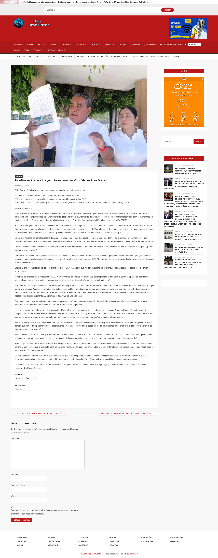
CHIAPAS (122, 45)
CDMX (26, 50)
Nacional (27, 56)
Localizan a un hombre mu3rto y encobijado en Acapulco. (41, 413)
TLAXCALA (41, 45)
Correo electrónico (20, 485)
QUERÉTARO (109, 45)
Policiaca (52, 56)
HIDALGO (62, 50)
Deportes (80, 56)
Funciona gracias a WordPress (92, 554)
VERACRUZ (37, 50)
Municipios (40, 56)
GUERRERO (18, 45)
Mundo (126, 56)
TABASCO (54, 45)
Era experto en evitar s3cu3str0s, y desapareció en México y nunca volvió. (188, 171)
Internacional (66, 56)
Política (16, 56)
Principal (19, 176)
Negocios (115, 56)
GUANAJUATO (82, 45)
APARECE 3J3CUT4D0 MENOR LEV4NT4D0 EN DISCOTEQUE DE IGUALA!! (126, 413)
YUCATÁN (96, 45)
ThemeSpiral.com (131, 554)
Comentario (17, 438)
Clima (176, 56)
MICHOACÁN (67, 45)
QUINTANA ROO (150, 45)
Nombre (15, 474)
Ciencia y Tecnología (98, 56)
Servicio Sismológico (161, 56)
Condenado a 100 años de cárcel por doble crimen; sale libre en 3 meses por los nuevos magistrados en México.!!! (183, 263)
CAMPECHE (135, 45)
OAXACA (16, 50)
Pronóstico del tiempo (183, 125)
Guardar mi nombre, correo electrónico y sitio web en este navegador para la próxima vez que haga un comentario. (44, 512)
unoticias (18, 185)
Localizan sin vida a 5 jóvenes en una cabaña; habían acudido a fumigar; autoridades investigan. (184, 185)
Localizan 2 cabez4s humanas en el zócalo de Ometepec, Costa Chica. (189, 249)
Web (13, 496)
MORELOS (50, 50)
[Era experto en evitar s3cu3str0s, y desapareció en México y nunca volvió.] (168, 169)
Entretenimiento (140, 56)
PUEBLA (30, 45)
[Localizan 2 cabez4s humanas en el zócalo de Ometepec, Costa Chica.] (168, 247)
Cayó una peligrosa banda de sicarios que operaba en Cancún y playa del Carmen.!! (188, 236)
